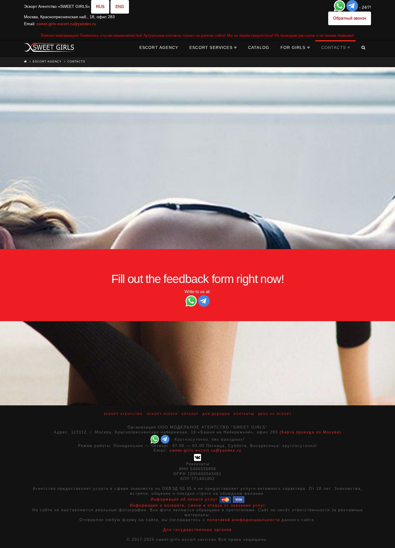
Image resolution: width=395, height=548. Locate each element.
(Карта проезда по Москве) (310, 432)
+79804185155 (169, 149)
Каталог (190, 413)
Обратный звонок (349, 18)
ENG (119, 6)
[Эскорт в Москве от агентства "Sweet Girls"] (49, 47)
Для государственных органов (197, 529)
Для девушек (216, 413)
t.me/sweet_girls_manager (180, 156)
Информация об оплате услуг (184, 499)
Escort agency (47, 61)
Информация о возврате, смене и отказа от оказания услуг (197, 505)
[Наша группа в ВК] (197, 457)
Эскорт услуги (162, 413)
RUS (100, 6)
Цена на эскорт (275, 413)
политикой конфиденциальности (243, 520)
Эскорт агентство (123, 413)
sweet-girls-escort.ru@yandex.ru (66, 23)
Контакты (244, 413)
